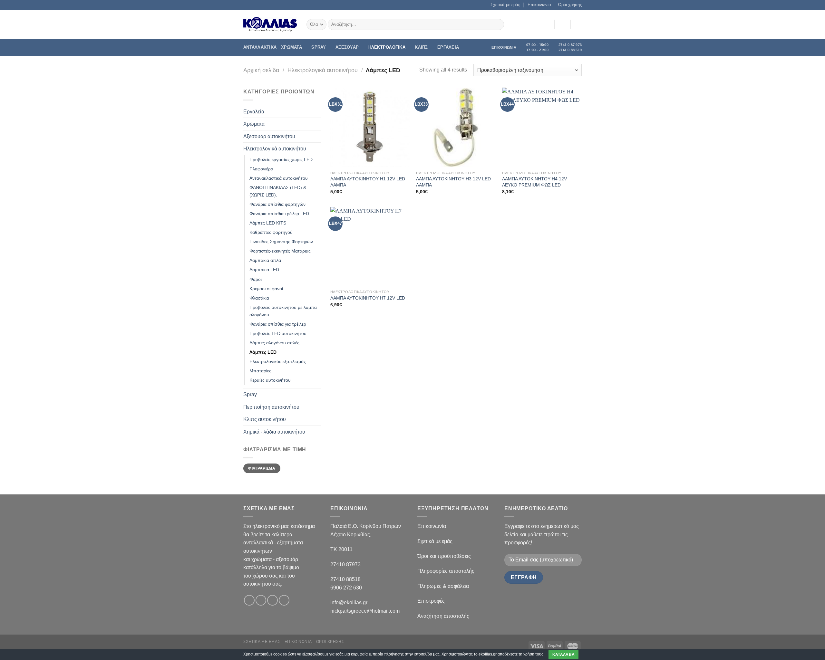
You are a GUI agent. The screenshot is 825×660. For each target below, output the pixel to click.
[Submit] (498, 24)
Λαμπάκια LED (264, 269)
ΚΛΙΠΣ (421, 47)
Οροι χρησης (330, 641)
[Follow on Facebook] (249, 600)
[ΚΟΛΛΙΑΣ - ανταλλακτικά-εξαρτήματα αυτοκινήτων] (270, 24)
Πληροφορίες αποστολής (445, 571)
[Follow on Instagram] (261, 600)
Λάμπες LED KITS (267, 222)
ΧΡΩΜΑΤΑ (291, 47)
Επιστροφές (431, 601)
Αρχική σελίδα (261, 70)
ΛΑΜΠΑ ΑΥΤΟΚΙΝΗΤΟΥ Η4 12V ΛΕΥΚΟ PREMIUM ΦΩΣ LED (534, 181)
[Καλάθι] (578, 24)
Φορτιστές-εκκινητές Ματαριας (280, 250)
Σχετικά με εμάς (505, 4)
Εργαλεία (253, 111)
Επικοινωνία (539, 4)
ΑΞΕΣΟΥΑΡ (347, 47)
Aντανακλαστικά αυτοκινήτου (278, 178)
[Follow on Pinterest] (284, 600)
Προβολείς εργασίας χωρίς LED (281, 159)
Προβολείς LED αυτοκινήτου (277, 333)
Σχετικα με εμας (261, 641)
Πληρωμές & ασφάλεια (443, 586)
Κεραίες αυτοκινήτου (270, 380)
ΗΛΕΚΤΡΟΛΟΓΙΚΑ (386, 47)
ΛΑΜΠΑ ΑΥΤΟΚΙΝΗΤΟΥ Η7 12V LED (367, 298)
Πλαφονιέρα (261, 168)
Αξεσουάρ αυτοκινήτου (269, 136)
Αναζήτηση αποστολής (443, 616)
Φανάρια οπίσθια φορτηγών (277, 204)
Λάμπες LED (263, 352)
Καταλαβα (563, 654)
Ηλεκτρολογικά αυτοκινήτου (322, 70)
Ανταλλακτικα (260, 47)
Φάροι (255, 279)
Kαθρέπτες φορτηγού (271, 232)
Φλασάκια (259, 298)
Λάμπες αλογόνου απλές (274, 342)
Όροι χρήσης (570, 4)
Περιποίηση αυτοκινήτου (271, 407)
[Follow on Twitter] (272, 600)
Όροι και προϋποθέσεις (444, 556)
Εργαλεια (448, 47)
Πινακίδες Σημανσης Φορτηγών (281, 241)
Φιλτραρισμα (261, 468)
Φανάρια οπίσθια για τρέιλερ (277, 324)
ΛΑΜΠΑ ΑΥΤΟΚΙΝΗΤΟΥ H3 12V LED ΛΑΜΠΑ (453, 181)
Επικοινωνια (298, 641)
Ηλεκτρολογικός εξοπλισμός (277, 361)
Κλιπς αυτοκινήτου (264, 419)
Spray (318, 47)
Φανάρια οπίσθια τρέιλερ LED (279, 213)
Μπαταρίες (260, 370)
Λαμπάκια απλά (265, 260)
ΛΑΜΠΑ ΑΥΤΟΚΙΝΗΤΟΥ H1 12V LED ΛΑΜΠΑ (367, 181)
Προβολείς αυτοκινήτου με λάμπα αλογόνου (283, 311)
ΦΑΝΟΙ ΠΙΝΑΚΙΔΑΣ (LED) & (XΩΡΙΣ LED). (277, 191)
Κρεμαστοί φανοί (266, 288)
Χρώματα (254, 124)
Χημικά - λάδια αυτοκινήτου (274, 432)
